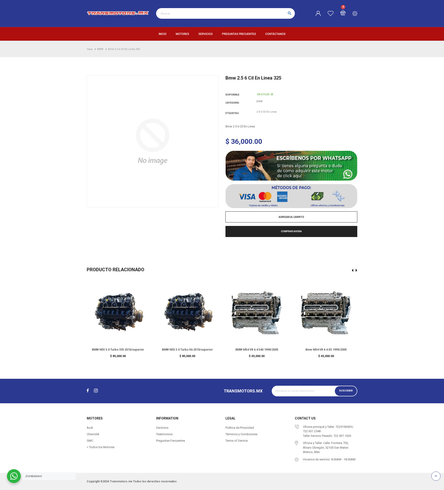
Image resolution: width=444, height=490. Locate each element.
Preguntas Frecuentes (239, 34)
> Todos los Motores (100, 447)
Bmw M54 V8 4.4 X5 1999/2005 (326, 349)
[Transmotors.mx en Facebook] (88, 390)
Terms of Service (236, 440)
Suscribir (346, 390)
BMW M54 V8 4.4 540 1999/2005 (256, 349)
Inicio (162, 34)
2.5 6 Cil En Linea (266, 111)
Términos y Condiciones (241, 434)
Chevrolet (93, 434)
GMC (90, 440)
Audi (90, 427)
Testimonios (164, 434)
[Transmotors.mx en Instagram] (96, 390)
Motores (182, 34)
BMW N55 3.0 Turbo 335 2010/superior (118, 349)
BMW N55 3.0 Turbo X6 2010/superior (187, 349)
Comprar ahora (291, 231)
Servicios (205, 34)
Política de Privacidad (239, 427)
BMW (259, 101)
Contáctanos (275, 34)
